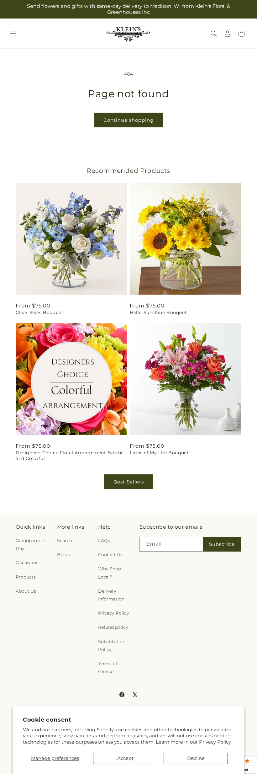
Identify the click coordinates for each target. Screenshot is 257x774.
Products (26, 577)
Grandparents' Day (31, 544)
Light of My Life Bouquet (159, 453)
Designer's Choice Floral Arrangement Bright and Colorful (69, 455)
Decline (196, 758)
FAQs (104, 540)
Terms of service (107, 667)
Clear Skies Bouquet (39, 312)
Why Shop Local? (109, 572)
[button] (13, 33)
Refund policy (113, 627)
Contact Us (110, 555)
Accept (125, 758)
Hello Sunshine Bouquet (158, 312)
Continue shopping (128, 120)
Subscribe (222, 544)
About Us (26, 591)
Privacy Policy (215, 742)
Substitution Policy (111, 645)
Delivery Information (111, 595)
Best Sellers (128, 482)
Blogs (63, 555)
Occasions (27, 562)
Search (64, 540)
